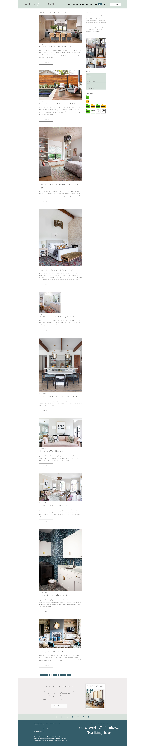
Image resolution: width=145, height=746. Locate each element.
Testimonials (89, 4)
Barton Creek (45, 738)
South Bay (57, 738)
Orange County (51, 740)
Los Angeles (64, 736)
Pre (46, 675)
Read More (46, 62)
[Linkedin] (83, 717)
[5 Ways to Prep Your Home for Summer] (60, 99)
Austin (59, 736)
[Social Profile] (88, 717)
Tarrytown (50, 738)
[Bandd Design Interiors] (39, 5)
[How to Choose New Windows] (60, 501)
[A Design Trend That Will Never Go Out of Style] (60, 180)
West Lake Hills (40, 738)
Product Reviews (91, 81)
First (42, 675)
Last (69, 675)
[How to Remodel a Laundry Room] (60, 591)
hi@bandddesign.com (44, 731)
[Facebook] (72, 717)
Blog (99, 4)
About (69, 4)
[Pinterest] (61, 717)
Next (64, 675)
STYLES (88, 83)
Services (82, 4)
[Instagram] (56, 717)
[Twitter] (78, 717)
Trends (88, 86)
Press (95, 4)
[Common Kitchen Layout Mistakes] (60, 42)
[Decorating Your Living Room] (60, 446)
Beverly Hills (61, 738)
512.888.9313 (36, 731)
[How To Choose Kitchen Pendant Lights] (60, 392)
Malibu (39, 740)
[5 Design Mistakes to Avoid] (60, 647)
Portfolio (75, 4)
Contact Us (116, 4)
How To (88, 79)
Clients (104, 4)
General (89, 76)
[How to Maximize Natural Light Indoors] (49, 312)
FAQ (88, 74)
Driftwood (53, 738)
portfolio (59, 740)
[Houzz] (67, 717)
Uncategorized (90, 88)
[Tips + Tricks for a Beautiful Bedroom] (60, 265)
